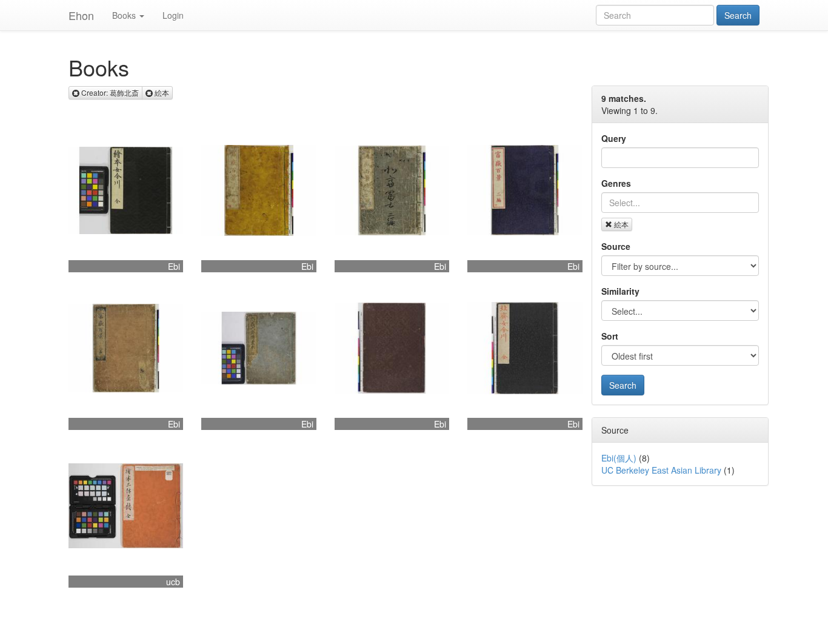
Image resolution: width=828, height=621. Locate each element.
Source (615, 246)
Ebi (174, 266)
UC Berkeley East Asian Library (661, 470)
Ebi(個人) (618, 458)
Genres (616, 183)
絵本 (621, 224)
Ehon (81, 15)
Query (613, 138)
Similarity (620, 291)
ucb (173, 582)
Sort (609, 336)
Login (173, 15)
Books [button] (124, 15)
